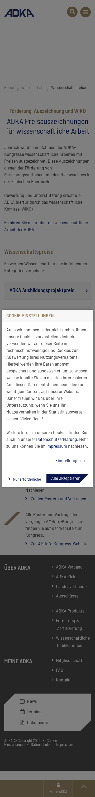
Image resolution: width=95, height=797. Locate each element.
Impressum (56, 446)
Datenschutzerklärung (56, 439)
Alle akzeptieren (65, 478)
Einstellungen (68, 461)
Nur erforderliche (26, 479)
